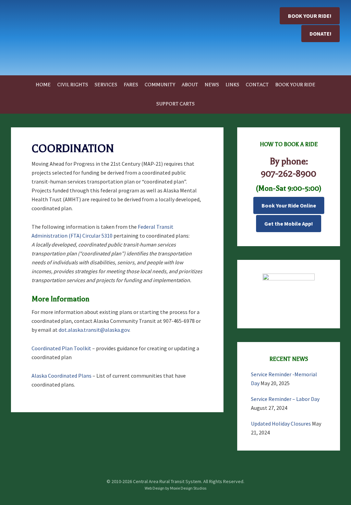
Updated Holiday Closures (281, 423)
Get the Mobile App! (288, 223)
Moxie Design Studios (188, 488)
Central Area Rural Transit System (62, 41)
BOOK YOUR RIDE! (309, 15)
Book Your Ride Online (289, 205)
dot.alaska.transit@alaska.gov (94, 329)
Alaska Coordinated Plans (62, 375)
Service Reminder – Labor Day (285, 398)
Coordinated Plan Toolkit (61, 348)
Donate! (320, 33)
